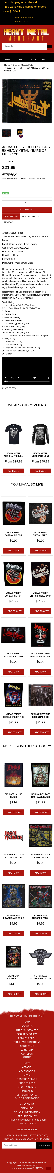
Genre (16, 65)
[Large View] (6, 133)
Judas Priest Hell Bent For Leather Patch (40, 656)
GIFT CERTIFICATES (27, 1095)
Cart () (33, 59)
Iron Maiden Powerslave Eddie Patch (13, 918)
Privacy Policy (27, 1038)
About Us (27, 1026)
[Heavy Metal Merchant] (27, 34)
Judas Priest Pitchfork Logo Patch (13, 656)
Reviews (9, 222)
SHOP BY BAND (27, 1083)
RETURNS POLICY (27, 1116)
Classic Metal (27, 65)
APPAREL (27, 1067)
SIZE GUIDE (27, 1108)
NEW (27, 1063)
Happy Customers (27, 1030)
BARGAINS (27, 1091)
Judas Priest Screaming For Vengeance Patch (13, 535)
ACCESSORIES (27, 1071)
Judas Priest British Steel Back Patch (40, 596)
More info (20, 174)
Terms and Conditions (27, 1042)
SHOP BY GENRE (27, 1087)
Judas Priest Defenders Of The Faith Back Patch (13, 717)
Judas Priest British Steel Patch (40, 535)
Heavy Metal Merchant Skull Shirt (13, 456)
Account (45, 59)
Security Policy (27, 1034)
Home (7, 65)
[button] (48, 1168)
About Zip (27, 1050)
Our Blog (27, 1054)
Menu (7, 59)
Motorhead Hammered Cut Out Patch (40, 979)
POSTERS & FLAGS (27, 1079)
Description (11, 216)
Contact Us (27, 1046)
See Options (13, 471)
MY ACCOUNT (27, 1104)
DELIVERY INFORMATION (27, 1112)
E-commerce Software (22, 1168)
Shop (20, 59)
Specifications (30, 216)
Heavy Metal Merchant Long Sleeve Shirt (41, 456)
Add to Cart (27, 210)
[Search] (49, 46)
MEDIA (27, 1075)
